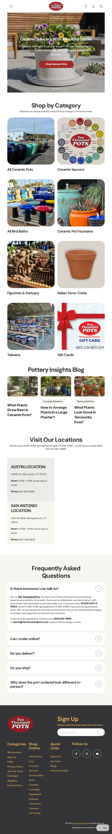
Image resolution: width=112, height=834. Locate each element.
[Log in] (93, 6)
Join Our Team (15, 771)
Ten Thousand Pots (80, 823)
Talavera (33, 808)
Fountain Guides (59, 770)
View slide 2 (56, 86)
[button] (86, 6)
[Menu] (11, 6)
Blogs (53, 765)
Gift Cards (35, 813)
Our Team (55, 761)
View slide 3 (64, 86)
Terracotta (35, 803)
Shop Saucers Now (56, 63)
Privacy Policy (15, 766)
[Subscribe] (100, 732)
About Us (55, 756)
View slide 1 (47, 86)
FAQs (10, 761)
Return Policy (14, 785)
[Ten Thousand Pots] (20, 731)
